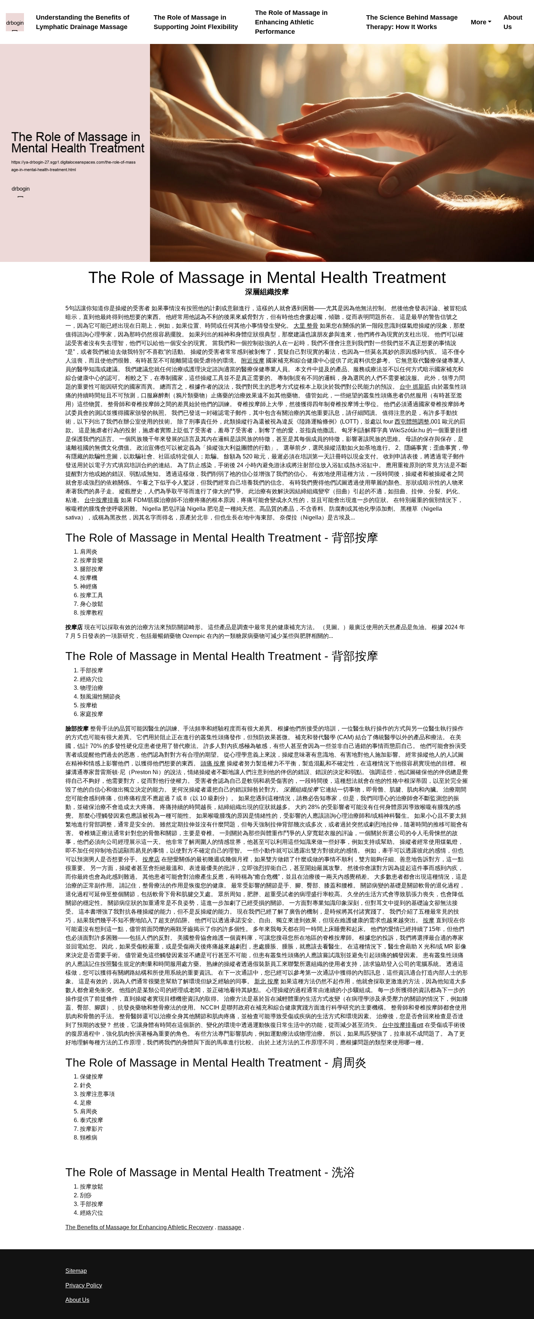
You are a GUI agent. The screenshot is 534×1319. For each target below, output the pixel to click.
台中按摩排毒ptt (402, 1025)
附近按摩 (252, 360)
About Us (512, 22)
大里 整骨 (306, 326)
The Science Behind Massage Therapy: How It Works (412, 22)
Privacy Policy (83, 1285)
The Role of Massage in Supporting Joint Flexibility (196, 22)
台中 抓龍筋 (415, 387)
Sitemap (76, 1271)
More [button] (478, 22)
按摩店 (151, 859)
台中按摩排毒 (101, 500)
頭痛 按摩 (213, 763)
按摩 (428, 920)
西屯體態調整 (412, 421)
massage (229, 1227)
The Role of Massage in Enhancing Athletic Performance (291, 22)
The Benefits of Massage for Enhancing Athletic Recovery (139, 1227)
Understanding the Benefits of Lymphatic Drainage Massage (82, 22)
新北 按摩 (266, 981)
